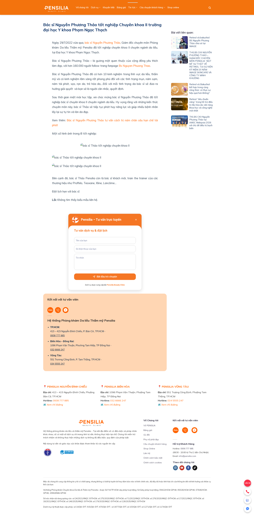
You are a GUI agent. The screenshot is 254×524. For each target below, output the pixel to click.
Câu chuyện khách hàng (151, 7)
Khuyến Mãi (108, 7)
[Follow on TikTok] (194, 467)
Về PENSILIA (149, 425)
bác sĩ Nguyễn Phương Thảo (102, 42)
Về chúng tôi (82, 7)
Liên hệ (146, 453)
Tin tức (131, 7)
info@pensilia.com (187, 456)
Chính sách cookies (152, 462)
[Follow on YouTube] (181, 467)
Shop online (173, 7)
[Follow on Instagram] (175, 467)
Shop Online (149, 448)
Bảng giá (121, 7)
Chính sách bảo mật (152, 458)
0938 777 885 (57, 335)
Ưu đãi (146, 434)
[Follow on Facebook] (188, 467)
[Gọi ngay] (247, 491)
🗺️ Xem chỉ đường (53, 404)
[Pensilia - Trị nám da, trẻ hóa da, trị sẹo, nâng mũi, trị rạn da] (57, 7)
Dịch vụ (94, 7)
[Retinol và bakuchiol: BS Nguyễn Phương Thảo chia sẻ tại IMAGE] (179, 42)
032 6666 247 (57, 349)
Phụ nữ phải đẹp (151, 439)
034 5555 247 (57, 364)
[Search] (210, 8)
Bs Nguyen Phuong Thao (134, 65)
